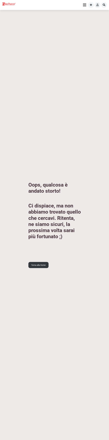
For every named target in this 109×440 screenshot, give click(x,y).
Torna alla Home (38, 265)
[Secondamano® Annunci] (8, 4)
